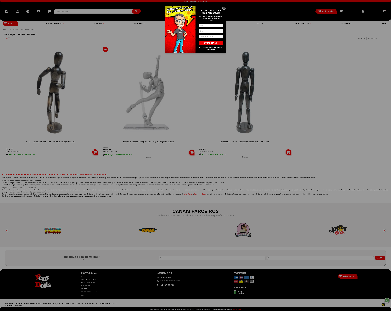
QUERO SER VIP (210, 43)
